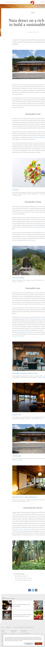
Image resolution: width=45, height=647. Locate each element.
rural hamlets (15, 208)
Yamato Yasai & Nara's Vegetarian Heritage (23, 580)
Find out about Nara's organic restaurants (23, 578)
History (2, 638)
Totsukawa (14, 221)
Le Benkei (29, 133)
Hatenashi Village (16, 232)
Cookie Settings (28, 643)
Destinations (3, 633)
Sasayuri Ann (37, 307)
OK (38, 643)
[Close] (42, 635)
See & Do (13, 633)
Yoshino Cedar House (24, 529)
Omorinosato (16, 456)
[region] (23, 640)
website (30, 527)
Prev (2, 610)
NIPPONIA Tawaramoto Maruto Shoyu (21, 332)
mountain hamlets (36, 227)
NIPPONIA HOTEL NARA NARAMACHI (24, 497)
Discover (43, 2)
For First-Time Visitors (25, 633)
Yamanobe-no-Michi (17, 336)
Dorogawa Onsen (31, 221)
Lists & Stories (8, 627)
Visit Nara (33, 3)
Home (2, 627)
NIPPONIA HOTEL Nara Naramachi (33, 319)
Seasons (2, 636)
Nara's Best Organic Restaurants (21, 576)
